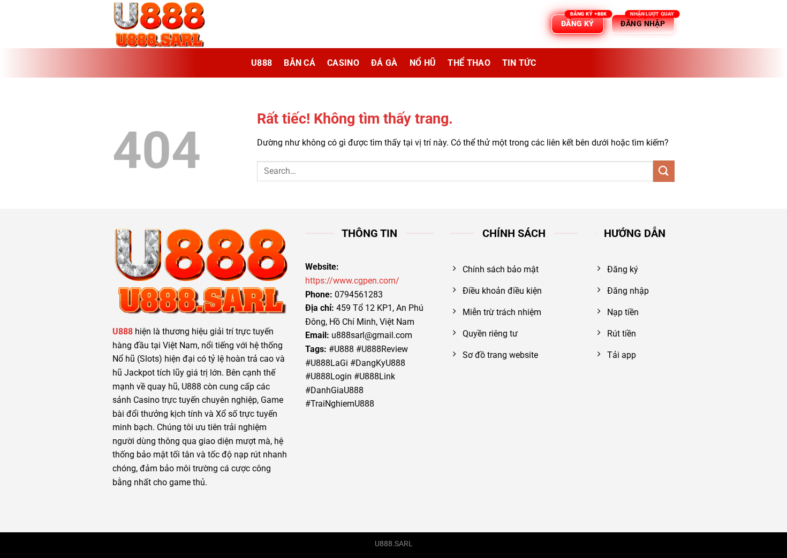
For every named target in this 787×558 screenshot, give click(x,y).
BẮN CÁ (299, 63)
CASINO (343, 63)
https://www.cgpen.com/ (352, 281)
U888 (261, 63)
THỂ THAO (469, 63)
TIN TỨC (519, 63)
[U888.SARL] (166, 24)
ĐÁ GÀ (384, 63)
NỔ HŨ (423, 63)
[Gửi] (664, 170)
